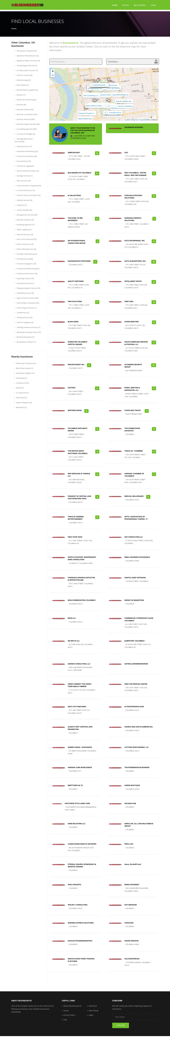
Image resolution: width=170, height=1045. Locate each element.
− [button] (53, 75)
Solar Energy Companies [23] (27, 303)
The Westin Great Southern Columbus (77, 452)
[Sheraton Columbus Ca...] (109, 100)
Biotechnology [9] (23, 80)
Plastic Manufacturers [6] (26, 249)
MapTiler (135, 120)
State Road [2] (21, 397)
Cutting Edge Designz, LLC (136, 747)
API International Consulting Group (77, 241)
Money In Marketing (125, 106)
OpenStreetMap (145, 120)
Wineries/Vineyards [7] (25, 337)
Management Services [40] (26, 215)
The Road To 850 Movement (75, 219)
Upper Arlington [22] (24, 402)
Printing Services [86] (24, 259)
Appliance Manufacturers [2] (27, 55)
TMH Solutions (75, 301)
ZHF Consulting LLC (91, 95)
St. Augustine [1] (22, 392)
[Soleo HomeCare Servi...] (97, 99)
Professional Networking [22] (27, 268)
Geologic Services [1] (24, 176)
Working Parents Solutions (132, 219)
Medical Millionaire (85, 118)
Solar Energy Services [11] (26, 308)
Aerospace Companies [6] (26, 51)
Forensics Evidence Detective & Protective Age (81, 578)
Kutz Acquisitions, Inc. (135, 261)
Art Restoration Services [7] (27, 70)
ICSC (126, 152)
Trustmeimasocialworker (136, 767)
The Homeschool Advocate (132, 429)
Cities (126, 5)
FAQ (65, 1019)
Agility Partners (76, 281)
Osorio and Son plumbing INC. (138, 727)
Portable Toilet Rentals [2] (26, 254)
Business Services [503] (25, 119)
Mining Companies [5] (25, 220)
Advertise (93, 1006)
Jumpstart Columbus (134, 641)
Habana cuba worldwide (80, 767)
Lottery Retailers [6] (24, 210)
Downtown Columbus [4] (26, 363)
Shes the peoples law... (124, 101)
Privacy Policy (69, 1015)
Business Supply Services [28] (27, 124)
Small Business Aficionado (137, 557)
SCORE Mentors (131, 321)
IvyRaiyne (128, 923)
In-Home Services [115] (25, 190)
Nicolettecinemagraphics (80, 941)
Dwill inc (128, 844)
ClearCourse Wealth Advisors (82, 844)
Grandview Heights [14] (25, 373)
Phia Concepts (74, 884)
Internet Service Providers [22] (28, 195)
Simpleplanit (74, 152)
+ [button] (53, 71)
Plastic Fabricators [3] (24, 244)
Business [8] (21, 104)
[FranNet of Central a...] (90, 90)
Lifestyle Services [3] (24, 200)
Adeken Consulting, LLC (79, 664)
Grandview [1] (21, 378)
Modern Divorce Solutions (81, 923)
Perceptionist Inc (115, 112)
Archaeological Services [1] (26, 65)
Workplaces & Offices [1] (26, 342)
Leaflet (127, 120)
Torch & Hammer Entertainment (76, 517)
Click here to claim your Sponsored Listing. (82, 137)
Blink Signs (73, 321)
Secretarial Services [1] (25, 283)
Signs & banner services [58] (27, 298)
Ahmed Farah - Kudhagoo (80, 747)
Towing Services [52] (24, 317)
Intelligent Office (133, 281)
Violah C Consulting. (78, 905)
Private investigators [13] (26, 263)
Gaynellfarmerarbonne (120, 95)
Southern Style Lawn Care (77, 803)
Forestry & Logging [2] (25, 166)
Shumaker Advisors (133, 127)
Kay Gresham (130, 905)
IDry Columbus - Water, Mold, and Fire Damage (135, 173)
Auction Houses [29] (24, 75)
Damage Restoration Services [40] (24, 140)
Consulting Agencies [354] (26, 129)
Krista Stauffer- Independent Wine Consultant (82, 558)
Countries (140, 5)
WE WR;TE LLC (74, 641)
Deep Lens (128, 301)
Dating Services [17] (24, 146)
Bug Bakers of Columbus (79, 172)
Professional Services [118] (26, 273)
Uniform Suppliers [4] (24, 322)
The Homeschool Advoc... (103, 95)
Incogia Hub (130, 803)
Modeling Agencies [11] (25, 224)
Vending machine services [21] (28, 327)
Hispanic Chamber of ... (86, 113)
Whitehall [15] (21, 407)
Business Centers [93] (24, 109)
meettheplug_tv (75, 785)
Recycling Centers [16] (25, 278)
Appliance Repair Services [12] (28, 60)
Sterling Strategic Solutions (133, 196)
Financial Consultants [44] (26, 156)
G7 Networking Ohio (95, 88)
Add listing (93, 1010)
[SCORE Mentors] (107, 99)
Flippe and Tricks (132, 410)
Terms (66, 1010)
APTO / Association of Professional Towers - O (135, 517)
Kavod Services (131, 941)
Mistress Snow (75, 410)
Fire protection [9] (23, 161)
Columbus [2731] (22, 383)
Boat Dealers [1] (22, 85)
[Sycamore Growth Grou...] (94, 100)
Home (114, 5)
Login (153, 5)
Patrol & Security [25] (24, 234)
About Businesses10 (72, 1006)
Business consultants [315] (26, 114)
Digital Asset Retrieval (135, 577)
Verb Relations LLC (76, 823)
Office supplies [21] (23, 229)
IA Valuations (74, 195)
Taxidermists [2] (22, 312)
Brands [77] (21, 95)
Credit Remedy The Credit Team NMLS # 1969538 (80, 685)
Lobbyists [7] (21, 205)
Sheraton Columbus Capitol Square (77, 343)
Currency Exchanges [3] (25, 134)
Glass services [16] (23, 180)
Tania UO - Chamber (133, 451)
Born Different (131, 884)
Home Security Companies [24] (28, 185)
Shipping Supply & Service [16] (28, 288)
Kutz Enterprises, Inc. (134, 240)
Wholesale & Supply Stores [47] (28, 332)
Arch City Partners (113, 88)
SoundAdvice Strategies (79, 261)
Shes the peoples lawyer (135, 684)
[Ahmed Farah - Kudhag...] (98, 80)
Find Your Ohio (75, 537)
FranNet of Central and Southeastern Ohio (79, 497)
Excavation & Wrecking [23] (27, 151)
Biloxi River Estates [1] (24, 368)
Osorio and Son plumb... (109, 85)
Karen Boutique (132, 785)
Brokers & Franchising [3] (26, 99)
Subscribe (120, 1025)
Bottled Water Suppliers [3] (27, 90)
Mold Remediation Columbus (81, 600)
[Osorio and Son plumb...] (108, 79)
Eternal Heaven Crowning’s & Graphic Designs (82, 865)
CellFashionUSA (99, 85)
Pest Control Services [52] (26, 239)
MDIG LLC (72, 618)
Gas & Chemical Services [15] (27, 171)
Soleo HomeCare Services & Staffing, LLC (136, 343)
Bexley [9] (20, 388)
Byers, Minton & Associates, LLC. (132, 388)
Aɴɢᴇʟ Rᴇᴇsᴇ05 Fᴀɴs (132, 864)
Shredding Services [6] (25, 293)
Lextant (72, 387)
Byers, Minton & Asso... (94, 105)
